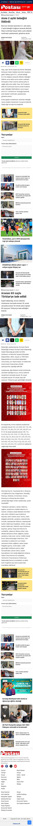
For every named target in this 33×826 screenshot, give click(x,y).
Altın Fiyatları (5, 803)
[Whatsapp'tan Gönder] (17, 63)
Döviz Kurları (5, 801)
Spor (2, 784)
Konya (3, 775)
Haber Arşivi (20, 799)
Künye (19, 792)
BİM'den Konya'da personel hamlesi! (23, 203)
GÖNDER (16, 157)
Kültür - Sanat (21, 775)
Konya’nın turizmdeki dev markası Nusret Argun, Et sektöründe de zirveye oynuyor (23, 178)
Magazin (3, 786)
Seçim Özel (20, 782)
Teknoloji (4, 779)
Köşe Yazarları (5, 792)
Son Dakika (4, 12)
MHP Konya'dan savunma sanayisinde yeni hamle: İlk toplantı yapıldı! (23, 195)
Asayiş (3, 788)
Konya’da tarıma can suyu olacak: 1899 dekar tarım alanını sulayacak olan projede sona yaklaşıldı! (23, 743)
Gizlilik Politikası (22, 794)
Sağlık (3, 782)
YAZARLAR (4, 2)
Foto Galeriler (5, 794)
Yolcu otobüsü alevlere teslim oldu (22, 212)
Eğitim (19, 777)
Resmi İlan (12, 12)
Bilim (18, 779)
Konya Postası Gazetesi (8, 15)
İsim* (2, 137)
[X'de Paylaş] (12, 63)
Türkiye (24, 12)
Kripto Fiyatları (5, 806)
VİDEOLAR (11, 2)
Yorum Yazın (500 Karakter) (8, 143)
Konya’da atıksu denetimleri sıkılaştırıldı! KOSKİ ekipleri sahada (23, 283)
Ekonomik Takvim (6, 808)
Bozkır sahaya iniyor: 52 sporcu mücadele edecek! (23, 733)
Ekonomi (3, 777)
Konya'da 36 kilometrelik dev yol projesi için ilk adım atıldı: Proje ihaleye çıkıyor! (23, 274)
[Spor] (16, 227)
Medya (19, 784)
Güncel (18, 12)
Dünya (19, 773)
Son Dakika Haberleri (23, 803)
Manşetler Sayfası (6, 796)
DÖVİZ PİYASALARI (20, 2)
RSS (5, 819)
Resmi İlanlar (21, 770)
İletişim (19, 796)
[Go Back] (29, 822)
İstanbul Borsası (6, 799)
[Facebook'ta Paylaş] (7, 63)
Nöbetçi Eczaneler (6, 810)
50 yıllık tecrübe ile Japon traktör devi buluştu (23, 186)
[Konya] (16, 253)
